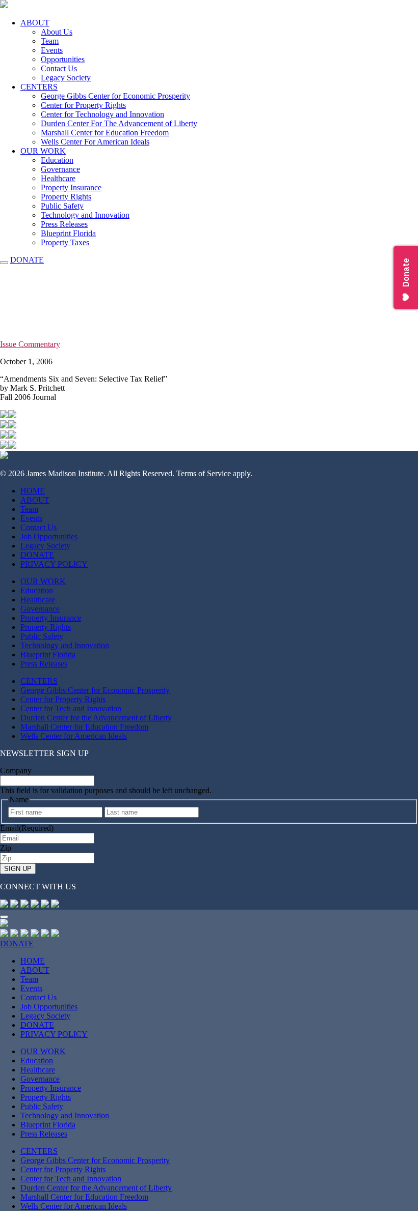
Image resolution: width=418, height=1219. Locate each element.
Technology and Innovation (85, 215)
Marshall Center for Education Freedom (105, 132)
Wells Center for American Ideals (73, 736)
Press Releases (64, 224)
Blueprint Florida (68, 233)
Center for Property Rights (83, 105)
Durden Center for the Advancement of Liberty (96, 717)
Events (52, 50)
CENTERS (39, 86)
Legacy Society (66, 77)
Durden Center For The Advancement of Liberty (119, 123)
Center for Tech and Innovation (70, 708)
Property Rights (66, 196)
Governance (60, 169)
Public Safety (62, 205)
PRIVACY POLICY (54, 564)
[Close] (4, 916)
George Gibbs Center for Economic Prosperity (115, 96)
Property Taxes (65, 242)
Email (27, 828)
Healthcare (58, 178)
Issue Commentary (30, 344)
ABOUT (34, 22)
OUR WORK (43, 151)
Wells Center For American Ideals (95, 141)
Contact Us (59, 68)
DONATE (27, 259)
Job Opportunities (48, 536)
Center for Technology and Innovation (102, 114)
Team (50, 41)
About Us (56, 31)
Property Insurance (71, 187)
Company (16, 770)
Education (57, 160)
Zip (5, 848)
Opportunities (63, 59)
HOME (32, 490)
